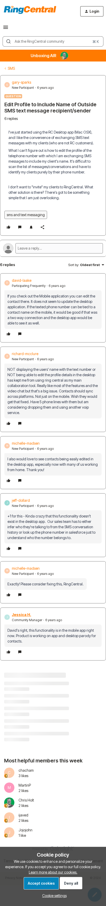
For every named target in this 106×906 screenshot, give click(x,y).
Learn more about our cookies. (53, 872)
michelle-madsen (26, 443)
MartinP (25, 785)
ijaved (23, 815)
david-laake (21, 280)
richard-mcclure (25, 353)
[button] (6, 29)
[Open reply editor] (53, 248)
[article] (53, 308)
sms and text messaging (26, 215)
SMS (11, 68)
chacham (26, 770)
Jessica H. (21, 614)
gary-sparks (21, 82)
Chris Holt (26, 800)
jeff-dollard (21, 500)
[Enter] (8, 41)
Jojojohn (25, 830)
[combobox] (53, 41)
